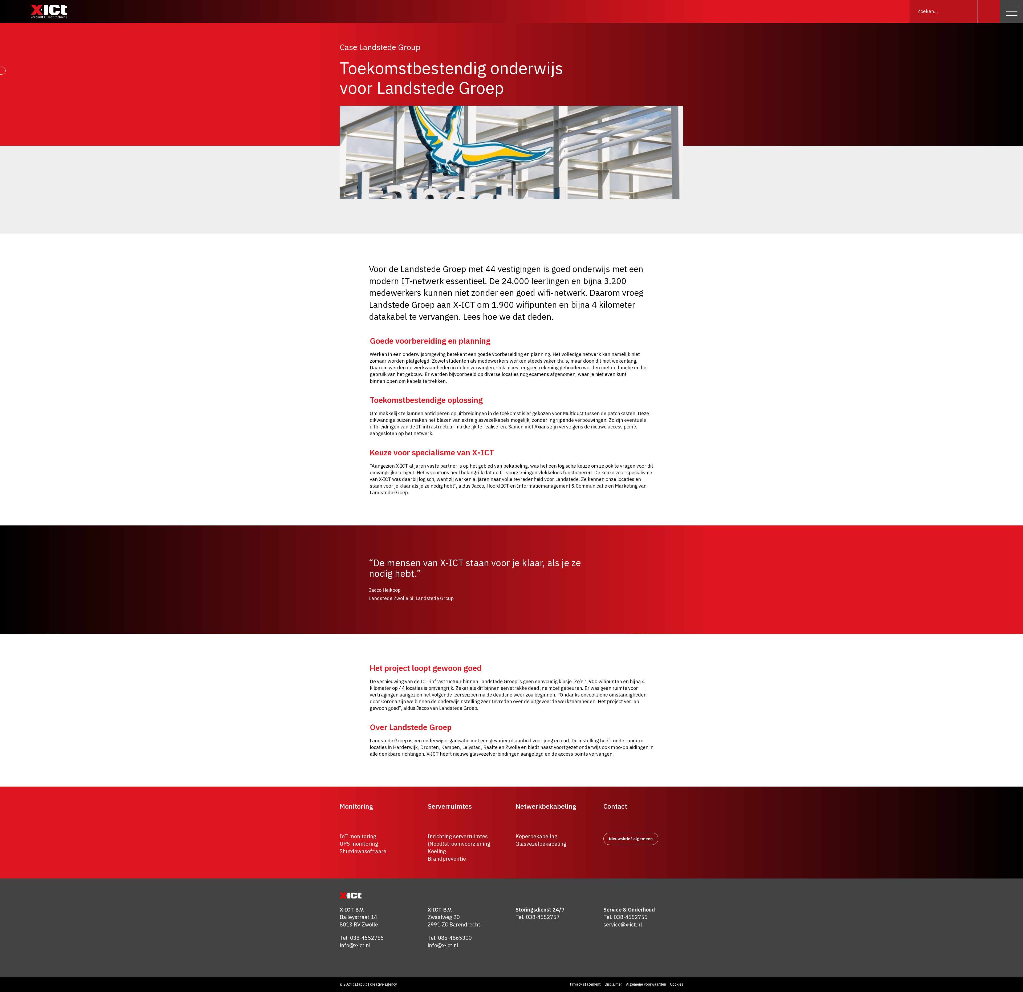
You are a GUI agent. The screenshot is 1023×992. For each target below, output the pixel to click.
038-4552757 (543, 917)
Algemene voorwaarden (646, 984)
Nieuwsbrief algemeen (631, 838)
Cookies (676, 984)
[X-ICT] (49, 11)
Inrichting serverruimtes (458, 836)
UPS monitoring (359, 843)
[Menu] (1011, 11)
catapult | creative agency (375, 984)
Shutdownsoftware (363, 851)
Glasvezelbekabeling (540, 843)
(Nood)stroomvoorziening (459, 843)
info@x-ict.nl (355, 945)
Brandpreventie (447, 858)
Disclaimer (613, 984)
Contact (615, 806)
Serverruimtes (450, 806)
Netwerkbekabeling (545, 806)
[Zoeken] (988, 11)
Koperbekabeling (536, 836)
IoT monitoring (358, 836)
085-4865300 (455, 937)
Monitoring (356, 806)
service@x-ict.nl (622, 924)
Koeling (437, 851)
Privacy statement (585, 984)
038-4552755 (367, 937)
